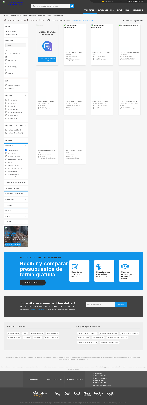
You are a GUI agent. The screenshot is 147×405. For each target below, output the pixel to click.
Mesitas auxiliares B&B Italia (109, 342)
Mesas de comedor (37, 333)
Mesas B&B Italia (83, 338)
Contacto (47, 124)
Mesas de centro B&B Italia (108, 333)
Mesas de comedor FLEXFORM (117, 338)
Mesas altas (37, 338)
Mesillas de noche (14, 338)
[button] (15, 40)
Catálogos (103, 10)
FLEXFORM (12, 67)
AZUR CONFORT (13, 54)
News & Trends (122, 10)
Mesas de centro (13, 333)
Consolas (27, 338)
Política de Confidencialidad (37, 309)
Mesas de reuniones (51, 338)
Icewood (11, 73)
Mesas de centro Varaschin (129, 333)
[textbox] (50, 6)
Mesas (25, 333)
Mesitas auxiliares (52, 333)
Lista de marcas (98, 373)
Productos (89, 10)
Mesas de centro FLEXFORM (87, 333)
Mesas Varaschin (98, 338)
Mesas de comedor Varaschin (87, 342)
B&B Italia (11, 60)
